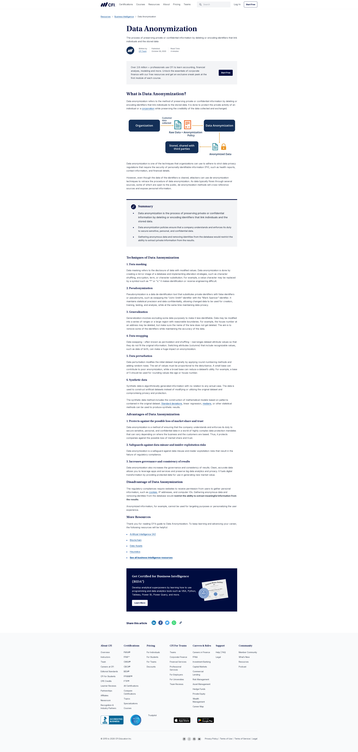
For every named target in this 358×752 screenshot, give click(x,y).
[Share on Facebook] (160, 624)
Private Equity (199, 694)
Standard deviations (171, 403)
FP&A (195, 657)
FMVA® (127, 652)
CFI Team (143, 51)
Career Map (198, 706)
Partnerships (106, 691)
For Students (152, 657)
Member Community (248, 652)
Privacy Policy (211, 738)
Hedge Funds (199, 689)
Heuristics (135, 551)
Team (103, 662)
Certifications (126, 4)
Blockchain (136, 540)
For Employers (176, 674)
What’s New (244, 657)
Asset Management (201, 684)
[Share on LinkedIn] (154, 624)
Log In (237, 4)
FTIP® (126, 681)
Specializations (131, 703)
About (166, 4)
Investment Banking (202, 662)
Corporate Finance (178, 657)
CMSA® (127, 662)
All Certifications (131, 686)
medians (207, 403)
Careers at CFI (107, 666)
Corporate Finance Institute (108, 4)
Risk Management (201, 679)
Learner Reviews (108, 686)
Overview (105, 652)
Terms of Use (226, 738)
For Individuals (153, 652)
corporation (148, 108)
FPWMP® (128, 676)
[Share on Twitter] (167, 624)
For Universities (177, 679)
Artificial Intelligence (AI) (143, 534)
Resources (154, 4)
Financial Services (178, 662)
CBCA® (127, 666)
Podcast (242, 666)
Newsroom (106, 700)
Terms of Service (242, 738)
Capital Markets (200, 666)
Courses (140, 4)
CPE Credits (106, 681)
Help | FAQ (221, 652)
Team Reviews (176, 684)
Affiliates (104, 695)
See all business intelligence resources (151, 557)
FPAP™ (127, 657)
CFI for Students (108, 676)
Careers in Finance (201, 652)
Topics (127, 698)
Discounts (151, 666)
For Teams (151, 662)
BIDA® (126, 671)
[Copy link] (180, 624)
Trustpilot (152, 715)
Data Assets (136, 545)
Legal (218, 657)
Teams (187, 4)
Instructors (105, 657)
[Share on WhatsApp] (174, 624)
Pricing (176, 4)
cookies (153, 492)
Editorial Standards (109, 671)
